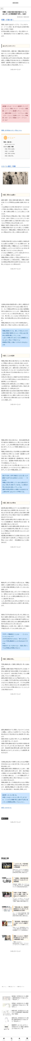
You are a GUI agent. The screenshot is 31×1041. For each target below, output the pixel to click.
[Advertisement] (15, 86)
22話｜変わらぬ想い (10, 149)
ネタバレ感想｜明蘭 (8, 146)
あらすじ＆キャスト (10, 144)
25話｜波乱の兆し (9, 155)
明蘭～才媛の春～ (7, 142)
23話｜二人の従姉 (9, 151)
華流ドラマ (5, 818)
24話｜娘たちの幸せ (10, 153)
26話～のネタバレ (6, 807)
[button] (27, 527)
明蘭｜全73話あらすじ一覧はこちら (11, 130)
